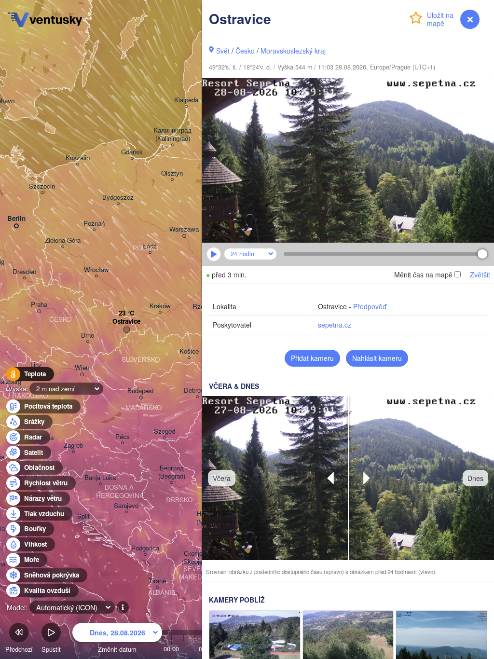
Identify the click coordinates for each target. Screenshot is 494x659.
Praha (39, 305)
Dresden (24, 272)
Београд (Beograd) (171, 472)
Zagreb (73, 445)
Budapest (140, 391)
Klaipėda (186, 100)
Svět (223, 50)
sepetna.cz (334, 325)
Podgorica (145, 548)
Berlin (16, 219)
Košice (189, 351)
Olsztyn (172, 173)
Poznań (94, 224)
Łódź (150, 246)
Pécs (122, 437)
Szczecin (42, 186)
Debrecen (197, 390)
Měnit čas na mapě (423, 274)
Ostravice (126, 321)
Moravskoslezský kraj (293, 50)
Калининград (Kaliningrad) (173, 134)
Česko (245, 50)
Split (83, 516)
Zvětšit (480, 274)
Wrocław (96, 270)
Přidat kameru (312, 358)
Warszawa (184, 229)
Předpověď (369, 306)
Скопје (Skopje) (193, 557)
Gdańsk (132, 152)
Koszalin (78, 158)
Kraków (160, 306)
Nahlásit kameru (377, 358)
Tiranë (157, 581)
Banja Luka (100, 478)
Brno (87, 335)
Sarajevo (126, 506)
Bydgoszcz (118, 197)
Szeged (164, 431)
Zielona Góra (63, 240)
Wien (82, 368)
